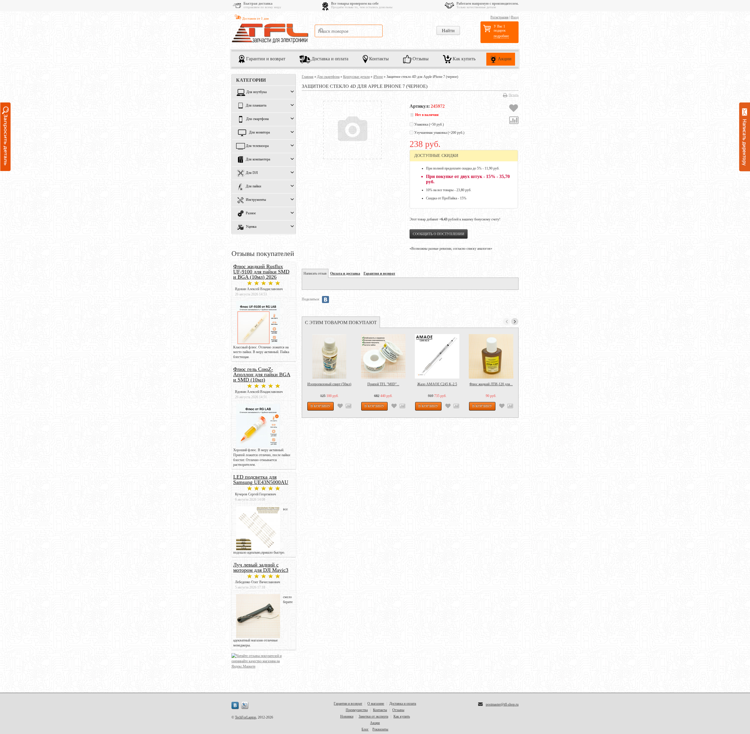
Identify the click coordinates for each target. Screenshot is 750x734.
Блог (365, 729)
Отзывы (420, 58)
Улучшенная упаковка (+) (438, 133)
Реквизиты (380, 729)
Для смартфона (257, 119)
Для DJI (252, 173)
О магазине (375, 704)
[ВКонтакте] (325, 299)
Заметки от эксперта (373, 716)
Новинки (346, 716)
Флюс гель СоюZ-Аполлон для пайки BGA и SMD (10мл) (261, 374)
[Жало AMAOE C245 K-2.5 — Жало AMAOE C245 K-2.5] (437, 356)
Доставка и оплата (329, 58)
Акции (504, 58)
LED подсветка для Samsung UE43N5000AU (260, 479)
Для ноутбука (256, 92)
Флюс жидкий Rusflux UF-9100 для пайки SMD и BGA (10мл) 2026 (261, 272)
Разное (251, 213)
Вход (515, 17)
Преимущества (357, 710)
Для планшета (256, 106)
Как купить (463, 58)
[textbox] (349, 31)
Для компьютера (258, 160)
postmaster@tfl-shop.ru (502, 704)
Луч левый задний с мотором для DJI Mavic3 (260, 567)
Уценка (251, 227)
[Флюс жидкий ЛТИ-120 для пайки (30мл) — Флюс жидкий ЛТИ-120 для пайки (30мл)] (491, 356)
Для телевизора (257, 146)
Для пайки (253, 186)
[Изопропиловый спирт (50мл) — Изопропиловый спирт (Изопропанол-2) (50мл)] (329, 356)
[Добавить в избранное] (513, 109)
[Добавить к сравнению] (514, 121)
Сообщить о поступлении (438, 234)
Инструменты (256, 200)
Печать (514, 95)
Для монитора (259, 133)
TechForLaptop (245, 717)
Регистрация (499, 17)
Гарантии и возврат (265, 58)
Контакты (378, 58)
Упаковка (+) (428, 124)
